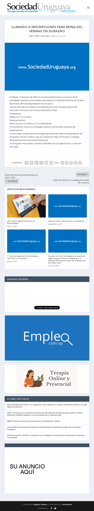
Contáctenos (43, 508)
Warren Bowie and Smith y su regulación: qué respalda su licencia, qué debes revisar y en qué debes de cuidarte (47, 405)
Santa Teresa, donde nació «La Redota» (66, 221)
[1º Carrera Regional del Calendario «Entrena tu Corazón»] (26, 241)
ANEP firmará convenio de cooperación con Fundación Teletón (33, 421)
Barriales (45, 36)
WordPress (67, 504)
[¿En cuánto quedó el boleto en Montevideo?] (26, 205)
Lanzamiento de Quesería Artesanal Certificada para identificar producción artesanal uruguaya (44, 428)
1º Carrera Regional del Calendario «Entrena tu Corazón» (23, 257)
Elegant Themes (40, 504)
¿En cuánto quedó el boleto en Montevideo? (21, 222)
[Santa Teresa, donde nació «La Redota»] (67, 205)
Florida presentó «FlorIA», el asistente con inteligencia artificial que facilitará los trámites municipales (45, 436)
